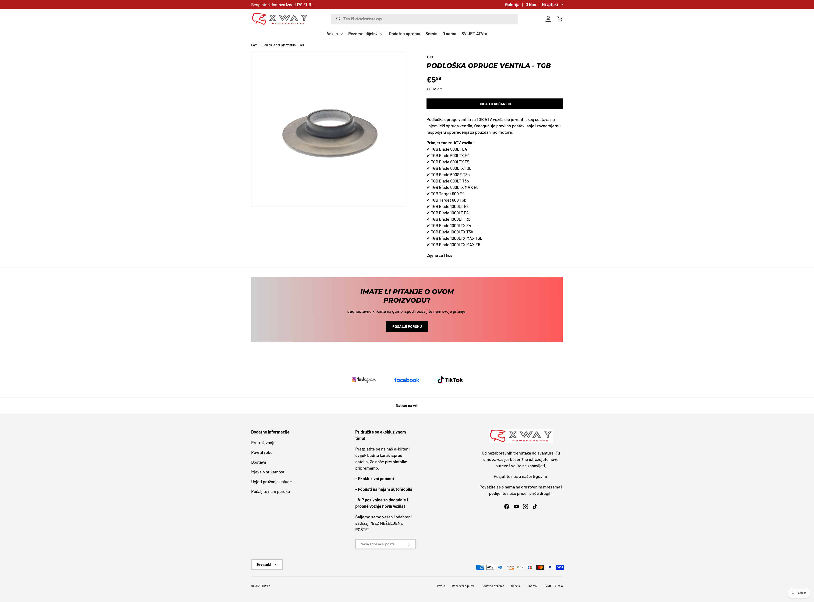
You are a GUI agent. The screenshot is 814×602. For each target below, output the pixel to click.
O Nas (530, 4)
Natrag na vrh (407, 405)
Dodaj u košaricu (494, 103)
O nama (449, 33)
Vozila (332, 33)
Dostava (258, 461)
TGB (430, 57)
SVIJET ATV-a (474, 33)
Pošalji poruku (407, 326)
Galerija (512, 4)
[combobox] (425, 19)
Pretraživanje (263, 442)
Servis (431, 33)
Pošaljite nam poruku (270, 491)
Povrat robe (262, 452)
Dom (254, 44)
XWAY (266, 586)
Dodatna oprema (404, 33)
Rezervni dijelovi (363, 33)
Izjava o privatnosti (268, 471)
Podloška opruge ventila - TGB (283, 44)
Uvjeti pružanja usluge (271, 481)
